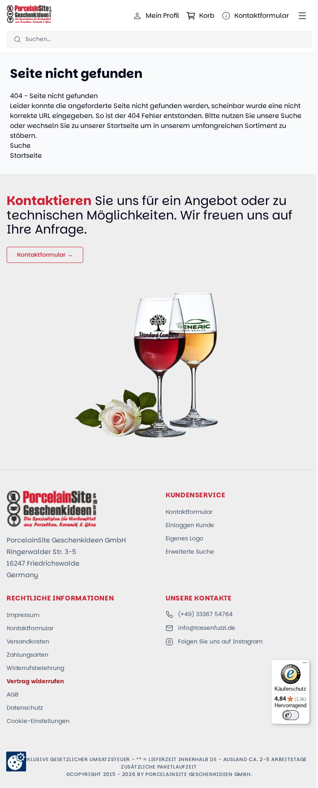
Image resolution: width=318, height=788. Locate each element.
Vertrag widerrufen (35, 681)
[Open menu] (302, 16)
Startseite (123, 125)
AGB (13, 694)
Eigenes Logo (184, 538)
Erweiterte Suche (190, 551)
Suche (291, 115)
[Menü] (305, 665)
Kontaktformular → (45, 255)
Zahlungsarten (27, 655)
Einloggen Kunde (190, 525)
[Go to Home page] (29, 14)
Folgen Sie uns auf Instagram (220, 641)
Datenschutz (25, 708)
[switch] (290, 715)
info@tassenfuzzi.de (206, 628)
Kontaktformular (189, 512)
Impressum (23, 615)
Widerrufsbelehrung (35, 668)
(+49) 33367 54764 (205, 614)
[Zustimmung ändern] (16, 761)
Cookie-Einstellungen (38, 721)
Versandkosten (28, 641)
